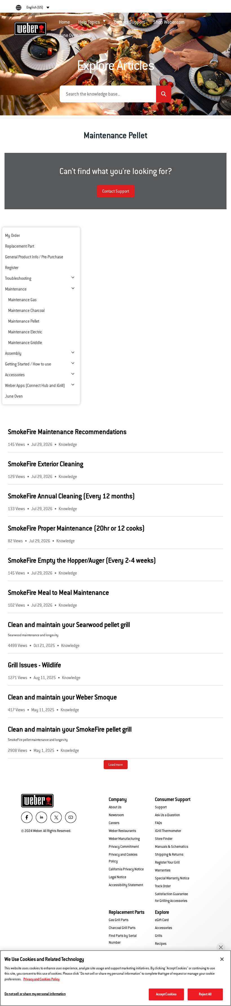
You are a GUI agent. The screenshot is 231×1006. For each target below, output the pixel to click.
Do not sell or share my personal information (35, 994)
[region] (115, 978)
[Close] (222, 959)
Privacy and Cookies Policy (41, 979)
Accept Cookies (166, 994)
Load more (115, 765)
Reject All (205, 994)
